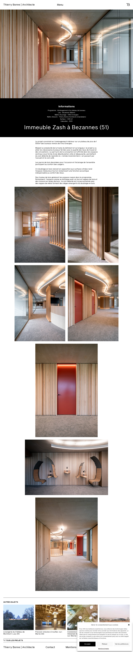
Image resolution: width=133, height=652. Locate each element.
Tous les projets (14, 640)
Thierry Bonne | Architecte (19, 4)
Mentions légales (103, 648)
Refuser (104, 644)
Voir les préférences (122, 644)
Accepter (87, 644)
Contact (50, 647)
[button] (129, 625)
